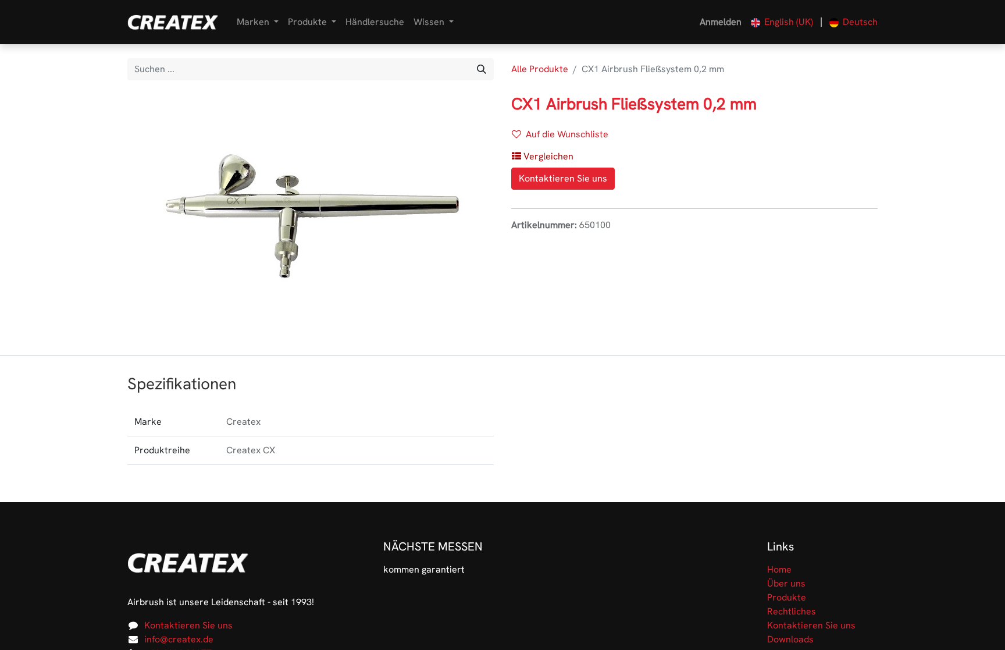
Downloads (790, 639)
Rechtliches (791, 611)
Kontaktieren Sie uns (563, 178)
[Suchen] (481, 69)
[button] (542, 156)
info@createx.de (178, 639)
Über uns (786, 583)
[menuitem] (375, 22)
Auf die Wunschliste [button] (567, 134)
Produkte (786, 597)
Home (779, 569)
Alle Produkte (539, 69)
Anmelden (721, 22)
